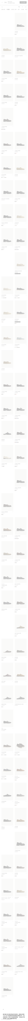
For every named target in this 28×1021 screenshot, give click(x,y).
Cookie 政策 (9, 1018)
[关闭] (3, 1009)
